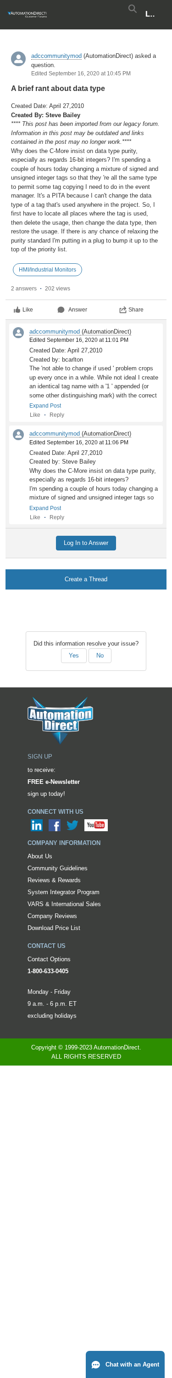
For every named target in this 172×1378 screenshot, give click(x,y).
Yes (74, 655)
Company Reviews (52, 916)
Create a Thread (86, 579)
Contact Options (49, 959)
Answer (77, 309)
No (100, 655)
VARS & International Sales (64, 904)
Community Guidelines (58, 868)
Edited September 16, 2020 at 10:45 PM (81, 73)
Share (136, 309)
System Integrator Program (64, 892)
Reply (57, 415)
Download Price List (54, 927)
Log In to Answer (86, 542)
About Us (40, 856)
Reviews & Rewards (54, 880)
